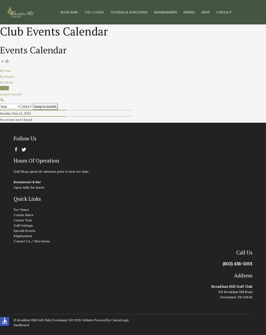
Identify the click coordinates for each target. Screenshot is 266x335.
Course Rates (23, 215)
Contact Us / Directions (32, 241)
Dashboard (21, 325)
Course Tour (23, 220)
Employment (23, 236)
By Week (6, 82)
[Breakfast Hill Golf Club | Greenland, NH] (20, 12)
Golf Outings (23, 225)
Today (4, 88)
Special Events (24, 231)
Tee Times (21, 210)
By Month (7, 76)
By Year (5, 70)
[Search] (2, 100)
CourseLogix (120, 320)
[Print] (7, 61)
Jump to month (45, 106)
